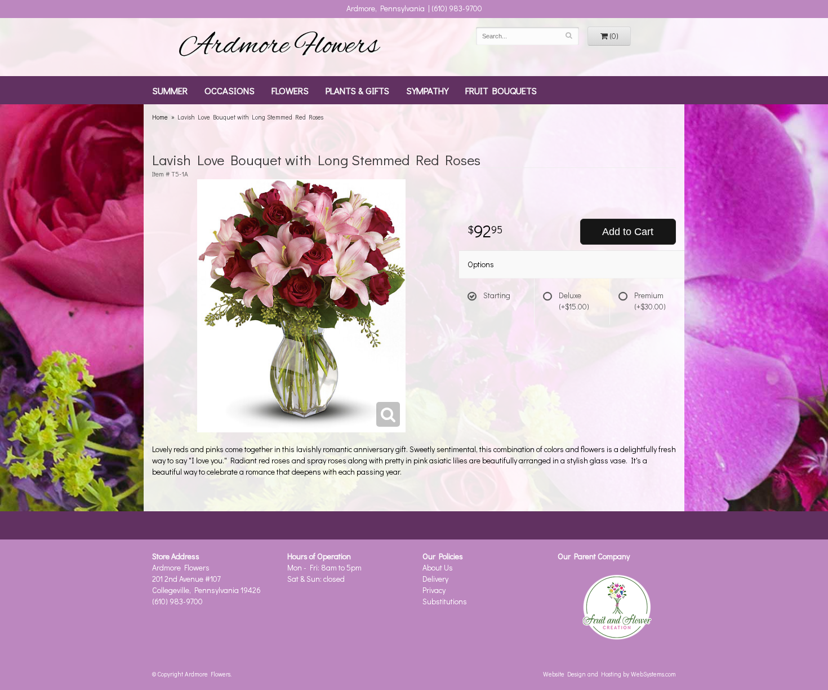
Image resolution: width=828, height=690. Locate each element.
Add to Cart (627, 231)
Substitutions (444, 601)
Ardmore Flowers (279, 46)
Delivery (435, 578)
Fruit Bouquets (501, 90)
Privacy (434, 590)
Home (160, 117)
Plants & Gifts (357, 90)
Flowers (290, 90)
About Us (437, 567)
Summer (170, 90)
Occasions (229, 90)
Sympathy (427, 90)
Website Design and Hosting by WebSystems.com (609, 674)
